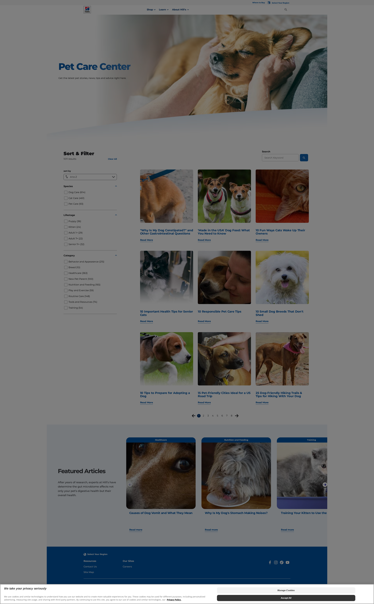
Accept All (286, 598)
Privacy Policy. (174, 599)
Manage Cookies (286, 590)
